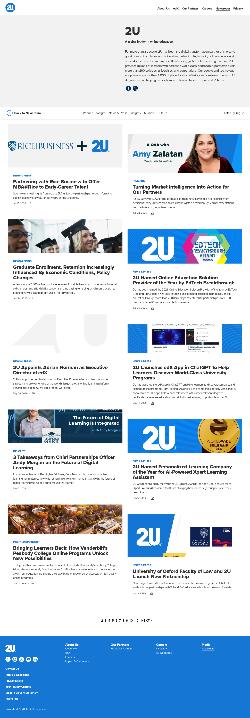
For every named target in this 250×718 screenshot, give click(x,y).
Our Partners (190, 8)
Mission (149, 113)
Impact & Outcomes (77, 661)
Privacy (238, 8)
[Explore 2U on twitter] (135, 88)
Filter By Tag (232, 113)
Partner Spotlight (94, 113)
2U (31, 203)
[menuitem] (163, 8)
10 (131, 620)
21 (138, 620)
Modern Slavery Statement (21, 693)
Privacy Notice (14, 681)
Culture (162, 113)
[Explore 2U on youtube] (28, 659)
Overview (71, 648)
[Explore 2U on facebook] (128, 88)
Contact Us (12, 668)
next (145, 620)
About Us (163, 8)
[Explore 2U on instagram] (14, 659)
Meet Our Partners (121, 648)
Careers (207, 8)
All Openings (164, 653)
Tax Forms (11, 699)
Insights (136, 113)
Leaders (70, 657)
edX (176, 8)
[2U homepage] (10, 7)
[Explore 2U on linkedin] (35, 659)
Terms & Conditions (17, 675)
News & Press (118, 113)
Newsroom (223, 8)
